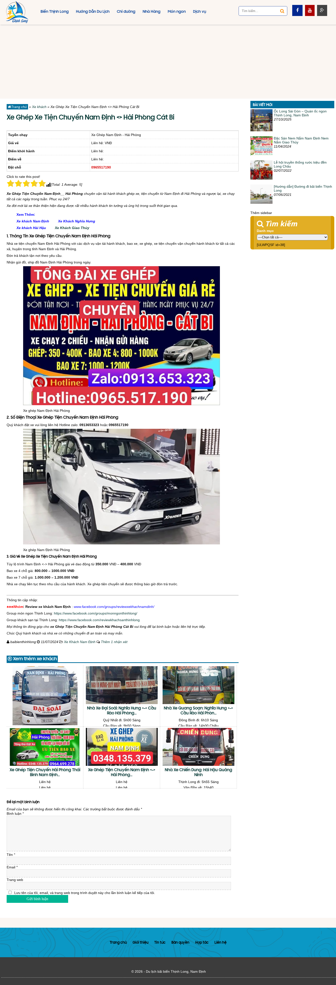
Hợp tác (202, 943)
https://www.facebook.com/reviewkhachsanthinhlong (99, 620)
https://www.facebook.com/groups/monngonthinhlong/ (95, 613)
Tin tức (160, 943)
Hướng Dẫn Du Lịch (92, 12)
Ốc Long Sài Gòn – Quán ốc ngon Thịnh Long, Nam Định (300, 113)
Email (12, 867)
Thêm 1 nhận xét (114, 642)
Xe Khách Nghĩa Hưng (76, 221)
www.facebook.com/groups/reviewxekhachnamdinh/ (114, 607)
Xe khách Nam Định (32, 221)
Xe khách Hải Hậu (31, 228)
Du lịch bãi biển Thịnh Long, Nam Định (176, 971)
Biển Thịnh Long (55, 12)
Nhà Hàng (151, 12)
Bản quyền (180, 943)
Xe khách (39, 107)
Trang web (15, 880)
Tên (11, 855)
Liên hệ (220, 943)
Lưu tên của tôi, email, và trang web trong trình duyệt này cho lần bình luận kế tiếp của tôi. (84, 893)
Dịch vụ (199, 12)
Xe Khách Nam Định (79, 642)
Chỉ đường (126, 12)
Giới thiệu (140, 943)
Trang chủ (19, 107)
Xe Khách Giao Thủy (72, 228)
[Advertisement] (168, 61)
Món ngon (177, 12)
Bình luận (15, 814)
